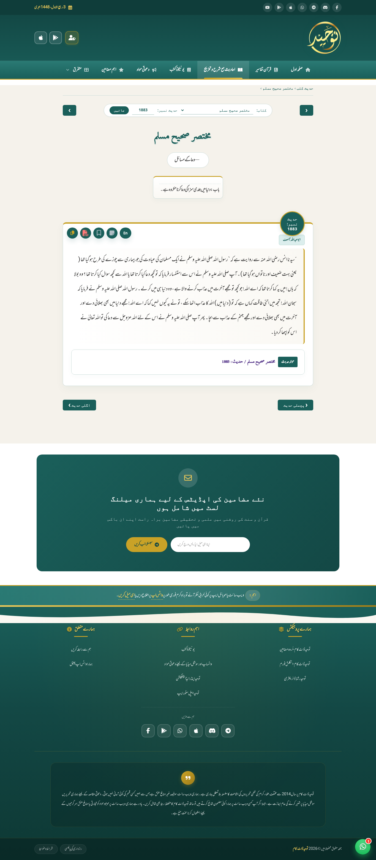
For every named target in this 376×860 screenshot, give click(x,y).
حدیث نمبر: (167, 110)
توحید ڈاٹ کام (300, 849)
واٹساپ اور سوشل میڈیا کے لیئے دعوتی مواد (188, 664)
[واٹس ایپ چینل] (180, 730)
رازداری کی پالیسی (73, 849)
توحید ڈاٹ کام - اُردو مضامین (295, 649)
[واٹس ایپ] (302, 7)
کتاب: (261, 110)
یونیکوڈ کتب (177, 70)
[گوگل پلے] (164, 730)
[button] (362, 846)
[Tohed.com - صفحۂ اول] (324, 38)
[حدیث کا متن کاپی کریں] (72, 233)
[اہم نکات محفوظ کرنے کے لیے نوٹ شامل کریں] (112, 233)
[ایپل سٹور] (196, 730)
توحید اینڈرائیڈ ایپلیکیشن (188, 679)
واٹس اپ (157, 595)
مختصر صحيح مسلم (278, 88)
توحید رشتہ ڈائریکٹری (295, 679)
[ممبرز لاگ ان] (71, 37)
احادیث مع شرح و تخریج (219, 70)
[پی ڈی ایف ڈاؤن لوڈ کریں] (85, 233)
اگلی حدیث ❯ (79, 405)
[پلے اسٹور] (279, 7)
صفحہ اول (297, 70)
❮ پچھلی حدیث (295, 405)
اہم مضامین (109, 70)
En (125, 233)
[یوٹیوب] (267, 7)
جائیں (119, 110)
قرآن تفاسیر (263, 70)
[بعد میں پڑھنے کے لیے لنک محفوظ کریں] (98, 233)
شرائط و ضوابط (46, 849)
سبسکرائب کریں (143, 544)
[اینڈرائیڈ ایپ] (55, 37)
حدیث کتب (305, 88)
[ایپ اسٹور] (290, 7)
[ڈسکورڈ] (325, 7)
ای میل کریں (126, 595)
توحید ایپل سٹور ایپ (188, 693)
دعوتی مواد (143, 70)
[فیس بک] (337, 7)
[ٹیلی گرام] (313, 7)
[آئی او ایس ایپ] (40, 37)
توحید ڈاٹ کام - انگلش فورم (295, 664)
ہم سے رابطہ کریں (81, 649)
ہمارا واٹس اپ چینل (81, 664)
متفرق (77, 70)
